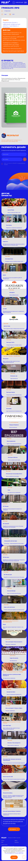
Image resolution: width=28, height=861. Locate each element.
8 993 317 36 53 (19, 2)
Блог (2, 842)
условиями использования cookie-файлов (14, 853)
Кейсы (16, 840)
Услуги (2, 840)
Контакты (17, 842)
